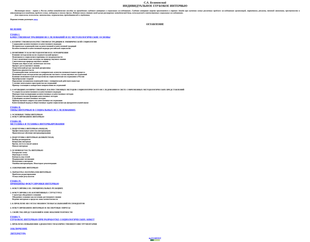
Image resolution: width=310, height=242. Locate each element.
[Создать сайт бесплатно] (155, 240)
